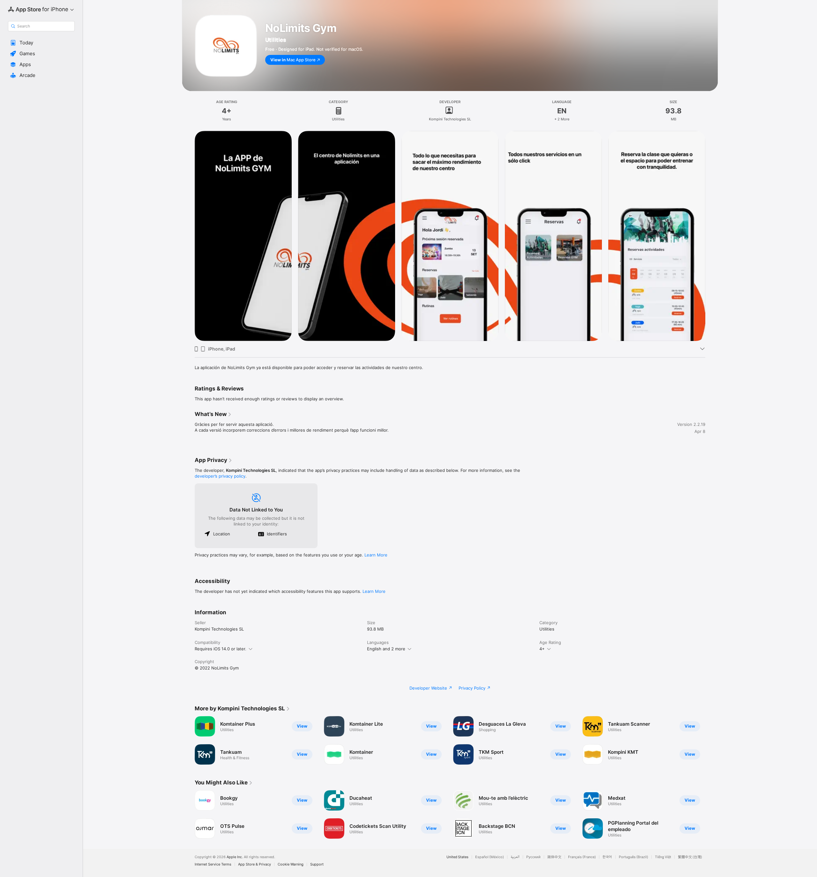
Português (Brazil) (633, 857)
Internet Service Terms (213, 864)
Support (317, 864)
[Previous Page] (188, 740)
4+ (542, 648)
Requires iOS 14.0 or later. (220, 648)
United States (457, 857)
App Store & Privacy (254, 864)
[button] (41, 43)
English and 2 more (386, 648)
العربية (515, 857)
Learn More (375, 554)
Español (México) (489, 857)
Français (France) (582, 857)
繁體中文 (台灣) (690, 857)
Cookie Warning (291, 864)
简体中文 (554, 857)
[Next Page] (711, 740)
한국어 (607, 857)
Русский (533, 857)
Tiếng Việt (663, 857)
